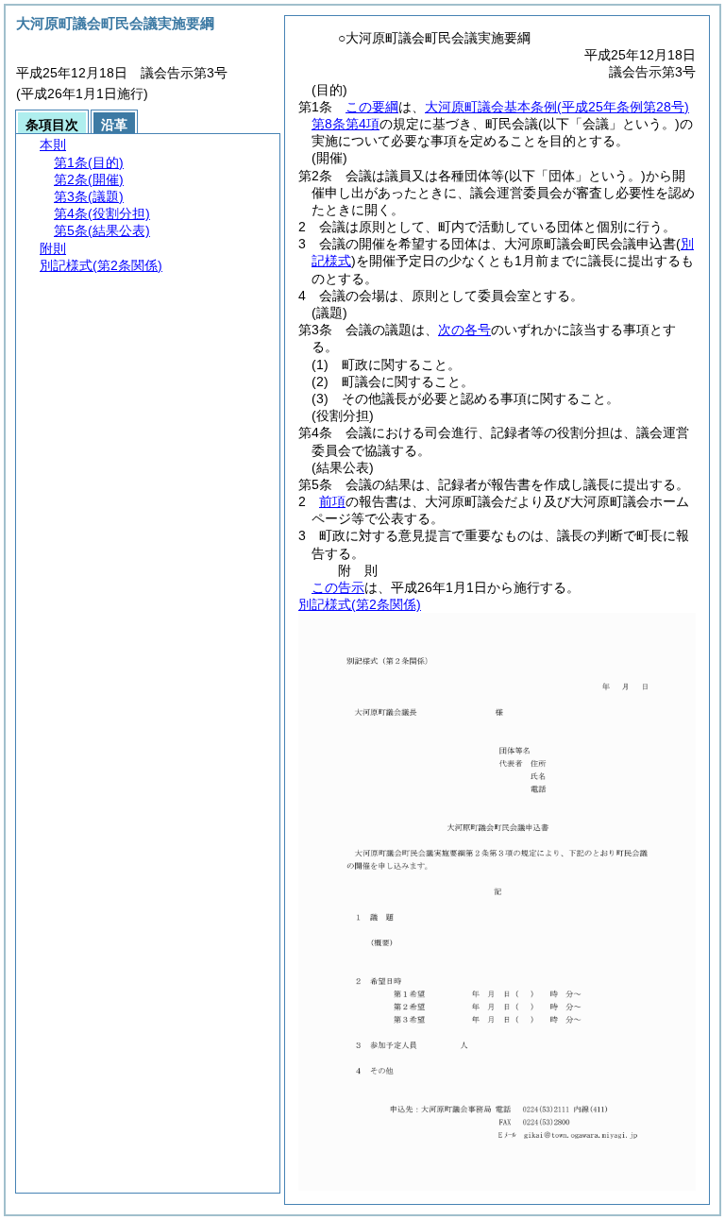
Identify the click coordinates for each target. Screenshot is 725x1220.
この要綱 (372, 106)
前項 (332, 501)
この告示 (338, 587)
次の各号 (464, 329)
